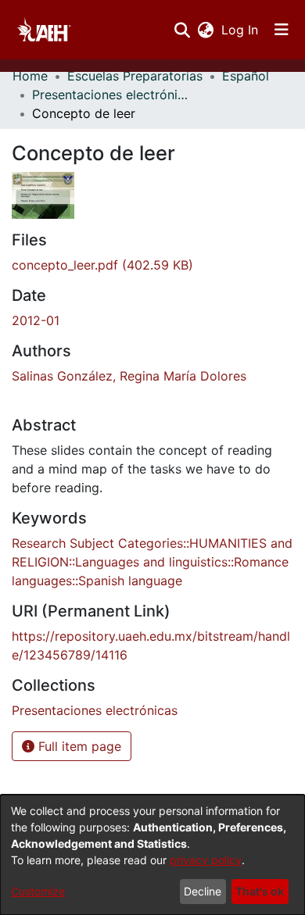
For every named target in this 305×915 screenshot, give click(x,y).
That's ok (259, 891)
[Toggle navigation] (281, 30)
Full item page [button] (77, 746)
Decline (202, 891)
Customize (38, 891)
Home (30, 76)
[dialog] (152, 855)
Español (245, 76)
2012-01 (35, 320)
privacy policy (206, 860)
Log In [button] (240, 30)
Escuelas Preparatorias (135, 76)
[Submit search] (182, 29)
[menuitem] (205, 29)
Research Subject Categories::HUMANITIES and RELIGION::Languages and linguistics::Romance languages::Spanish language (152, 561)
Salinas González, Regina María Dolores (129, 376)
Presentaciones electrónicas (110, 94)
